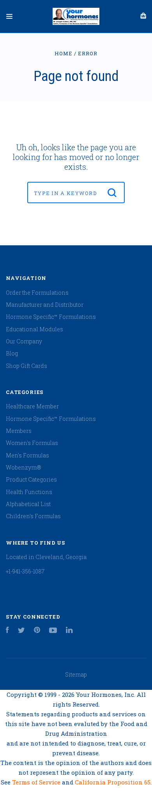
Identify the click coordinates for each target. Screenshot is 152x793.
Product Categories (31, 479)
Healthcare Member (32, 406)
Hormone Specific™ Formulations (51, 316)
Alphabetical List (28, 504)
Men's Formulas (27, 455)
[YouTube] (53, 631)
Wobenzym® (23, 467)
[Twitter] (21, 631)
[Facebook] (7, 631)
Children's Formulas (33, 516)
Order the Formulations (37, 292)
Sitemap (76, 674)
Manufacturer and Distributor (44, 304)
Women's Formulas (32, 443)
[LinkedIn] (69, 631)
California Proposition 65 (112, 782)
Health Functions (29, 492)
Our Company (24, 341)
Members (19, 430)
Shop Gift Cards (26, 365)
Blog (12, 353)
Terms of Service (37, 782)
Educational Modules (34, 329)
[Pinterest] (37, 631)
